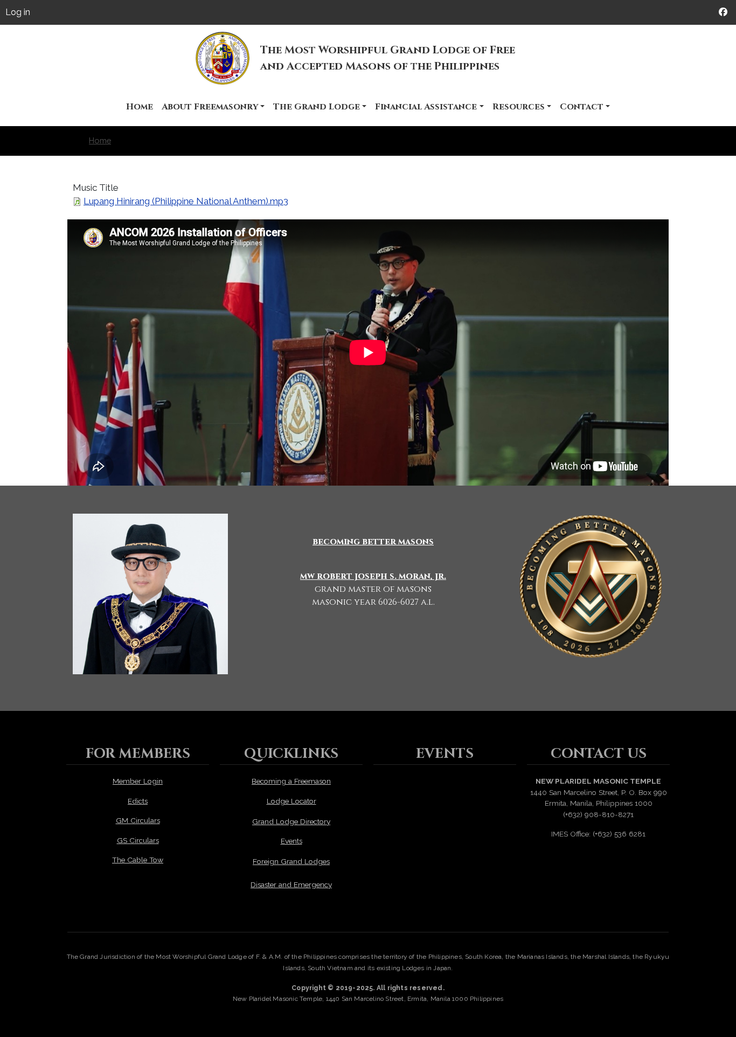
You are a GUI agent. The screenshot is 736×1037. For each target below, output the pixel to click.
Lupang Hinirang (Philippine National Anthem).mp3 (186, 201)
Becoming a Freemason (291, 781)
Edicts (138, 801)
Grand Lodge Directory (291, 821)
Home (139, 107)
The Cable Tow (137, 859)
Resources (518, 107)
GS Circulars (138, 840)
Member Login (138, 781)
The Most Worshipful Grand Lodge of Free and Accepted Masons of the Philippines (387, 58)
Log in (17, 12)
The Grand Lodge (316, 107)
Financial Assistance (426, 107)
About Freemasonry (210, 107)
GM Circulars (138, 820)
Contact (581, 107)
